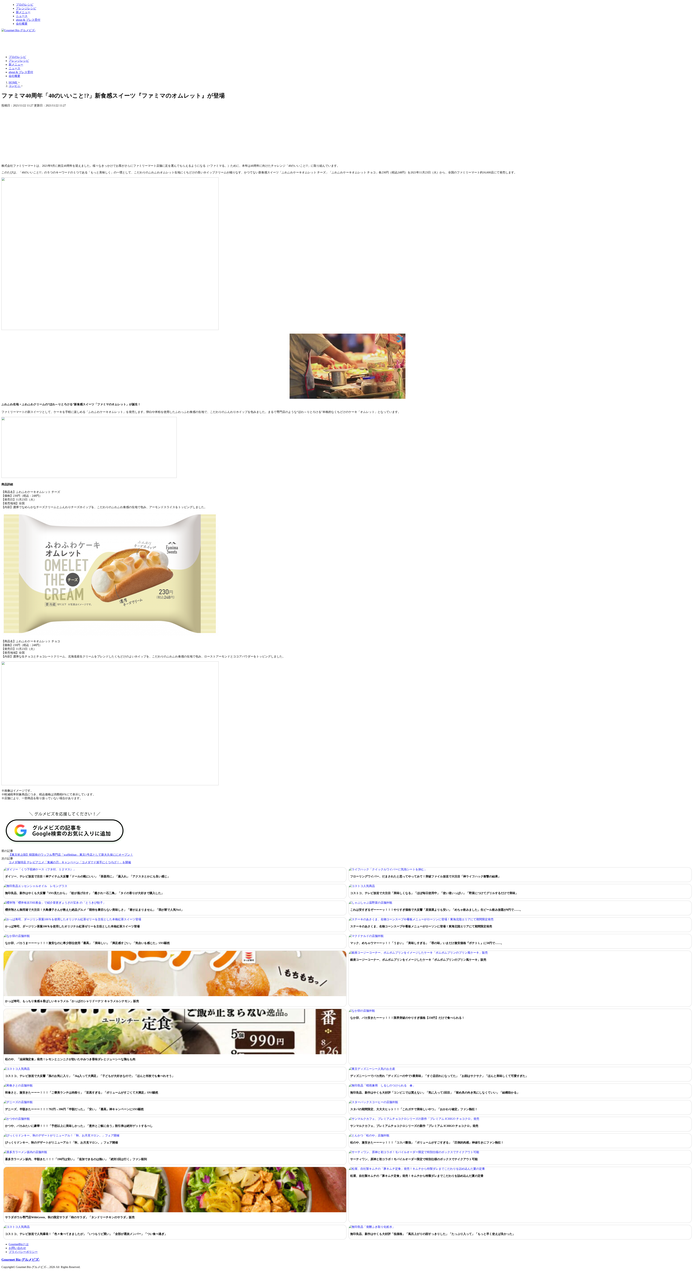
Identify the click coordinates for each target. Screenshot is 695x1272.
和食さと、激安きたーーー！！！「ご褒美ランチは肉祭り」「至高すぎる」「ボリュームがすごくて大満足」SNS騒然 (81, 1092)
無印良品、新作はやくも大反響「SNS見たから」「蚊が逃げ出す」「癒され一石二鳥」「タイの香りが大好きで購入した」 (84, 893)
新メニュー (23, 12)
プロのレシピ (24, 4)
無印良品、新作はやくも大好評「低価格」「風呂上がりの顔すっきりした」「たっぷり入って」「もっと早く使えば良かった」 (432, 1233)
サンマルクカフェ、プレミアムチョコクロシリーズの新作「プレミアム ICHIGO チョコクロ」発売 (414, 1125)
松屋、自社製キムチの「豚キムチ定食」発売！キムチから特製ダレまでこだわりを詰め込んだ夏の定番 (416, 1175)
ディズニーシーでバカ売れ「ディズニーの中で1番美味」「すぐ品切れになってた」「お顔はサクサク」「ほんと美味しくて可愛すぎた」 (439, 1075)
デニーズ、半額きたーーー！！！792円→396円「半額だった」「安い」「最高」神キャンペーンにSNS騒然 (74, 1109)
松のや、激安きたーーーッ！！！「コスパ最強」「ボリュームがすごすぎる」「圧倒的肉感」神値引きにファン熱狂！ (427, 1142)
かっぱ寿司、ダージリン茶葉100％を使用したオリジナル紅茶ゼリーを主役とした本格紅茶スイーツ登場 (72, 926)
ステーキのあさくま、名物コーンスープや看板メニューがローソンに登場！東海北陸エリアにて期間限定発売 (421, 926)
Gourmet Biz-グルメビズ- (20, 1260)
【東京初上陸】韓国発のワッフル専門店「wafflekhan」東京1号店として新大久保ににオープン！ (71, 854)
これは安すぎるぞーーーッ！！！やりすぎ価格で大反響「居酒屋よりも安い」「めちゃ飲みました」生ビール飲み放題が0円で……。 (436, 909)
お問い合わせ (17, 1248)
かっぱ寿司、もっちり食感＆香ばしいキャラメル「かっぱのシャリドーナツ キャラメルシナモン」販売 (72, 1001)
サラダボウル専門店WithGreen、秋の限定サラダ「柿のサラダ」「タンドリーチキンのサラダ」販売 (70, 1217)
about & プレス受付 (28, 19)
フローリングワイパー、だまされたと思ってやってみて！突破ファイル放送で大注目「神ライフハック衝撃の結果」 (425, 876)
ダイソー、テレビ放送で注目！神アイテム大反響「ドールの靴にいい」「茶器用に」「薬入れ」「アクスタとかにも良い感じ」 (87, 876)
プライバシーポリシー (23, 1251)
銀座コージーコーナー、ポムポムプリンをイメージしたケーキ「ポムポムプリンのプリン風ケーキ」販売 (418, 959)
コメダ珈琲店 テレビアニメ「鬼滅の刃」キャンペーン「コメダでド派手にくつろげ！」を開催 (70, 862)
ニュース (22, 16)
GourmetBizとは (19, 1244)
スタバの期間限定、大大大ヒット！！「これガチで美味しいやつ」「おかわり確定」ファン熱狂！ (414, 1109)
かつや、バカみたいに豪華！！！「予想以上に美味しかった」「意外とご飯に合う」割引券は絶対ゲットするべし (79, 1125)
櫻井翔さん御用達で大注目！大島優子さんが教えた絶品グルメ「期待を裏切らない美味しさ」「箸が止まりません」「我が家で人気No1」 (94, 909)
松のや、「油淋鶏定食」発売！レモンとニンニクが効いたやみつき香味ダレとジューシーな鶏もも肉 (70, 1059)
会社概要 (22, 23)
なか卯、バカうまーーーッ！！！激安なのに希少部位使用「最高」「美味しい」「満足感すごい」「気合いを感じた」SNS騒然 (87, 943)
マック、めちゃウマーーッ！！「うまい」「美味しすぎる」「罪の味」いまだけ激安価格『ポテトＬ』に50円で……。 (427, 943)
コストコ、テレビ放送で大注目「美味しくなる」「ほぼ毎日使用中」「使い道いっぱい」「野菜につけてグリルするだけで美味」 (434, 893)
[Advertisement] (67, 43)
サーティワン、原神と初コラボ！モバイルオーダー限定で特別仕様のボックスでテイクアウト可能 (414, 1159)
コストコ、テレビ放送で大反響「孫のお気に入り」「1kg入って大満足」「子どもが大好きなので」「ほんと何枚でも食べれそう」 (90, 1075)
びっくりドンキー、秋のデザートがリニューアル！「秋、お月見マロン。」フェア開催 (61, 1142)
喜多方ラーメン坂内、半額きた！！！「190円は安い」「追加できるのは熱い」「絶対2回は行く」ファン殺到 (76, 1159)
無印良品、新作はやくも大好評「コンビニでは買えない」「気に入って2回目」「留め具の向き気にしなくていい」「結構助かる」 (435, 1092)
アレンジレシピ (26, 8)
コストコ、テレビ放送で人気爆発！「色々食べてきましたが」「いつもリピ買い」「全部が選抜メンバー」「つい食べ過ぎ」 (86, 1233)
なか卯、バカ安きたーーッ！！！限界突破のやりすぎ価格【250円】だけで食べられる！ (407, 1017)
